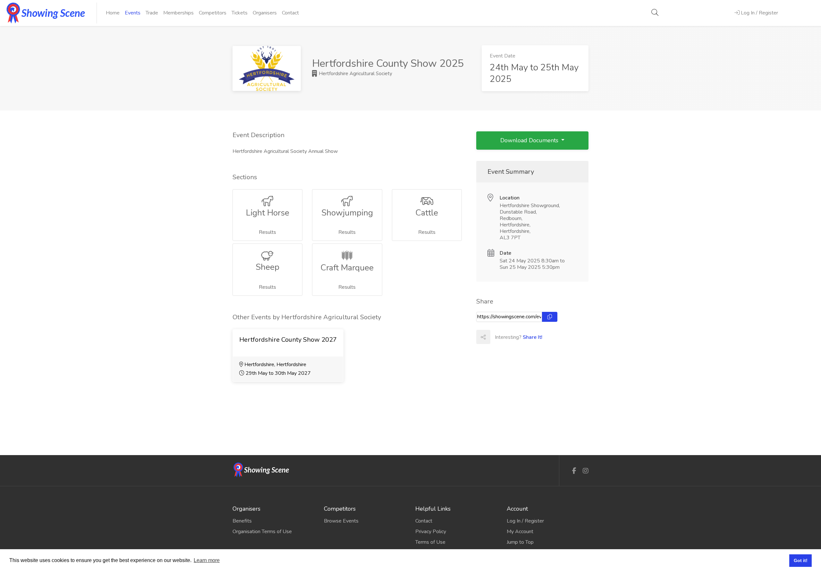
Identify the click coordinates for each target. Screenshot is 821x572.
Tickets (240, 12)
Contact (290, 12)
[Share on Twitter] (511, 337)
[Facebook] (574, 471)
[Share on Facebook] (497, 337)
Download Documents (530, 140)
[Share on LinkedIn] (525, 337)
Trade (152, 12)
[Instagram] (586, 471)
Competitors (212, 12)
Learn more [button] (207, 560)
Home (113, 12)
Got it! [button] (801, 560)
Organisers (265, 12)
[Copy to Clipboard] (549, 317)
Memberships (178, 12)
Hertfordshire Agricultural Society (354, 73)
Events (132, 12)
